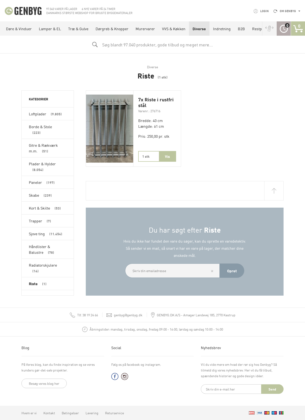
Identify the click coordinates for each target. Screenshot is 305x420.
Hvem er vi (29, 412)
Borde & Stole (40, 129)
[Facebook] (114, 377)
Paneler (42, 182)
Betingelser (70, 412)
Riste (37, 283)
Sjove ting (45, 233)
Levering (92, 412)
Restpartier (261, 28)
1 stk (146, 156)
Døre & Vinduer (19, 28)
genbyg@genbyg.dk (128, 315)
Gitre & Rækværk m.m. (43, 148)
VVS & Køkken (173, 28)
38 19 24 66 (87, 315)
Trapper (40, 221)
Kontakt (49, 412)
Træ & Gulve (78, 28)
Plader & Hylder (42, 166)
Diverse (199, 28)
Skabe (40, 195)
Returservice (114, 412)
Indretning (222, 28)
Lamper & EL (50, 28)
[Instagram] (124, 377)
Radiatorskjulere (43, 267)
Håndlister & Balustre (41, 249)
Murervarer (145, 28)
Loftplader (45, 114)
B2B (241, 28)
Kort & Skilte (45, 208)
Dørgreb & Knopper (112, 28)
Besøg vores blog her (44, 383)
